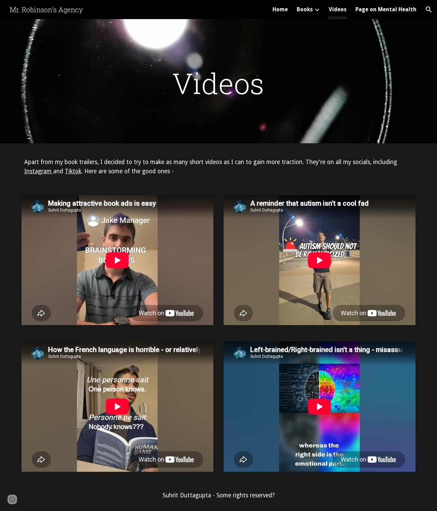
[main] (218, 83)
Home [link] (280, 9)
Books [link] (305, 9)
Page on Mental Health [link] (386, 9)
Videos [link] (338, 9)
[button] (429, 9)
